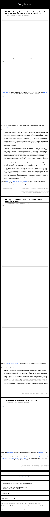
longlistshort (27, 515)
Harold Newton (6, 92)
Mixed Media (35, 393)
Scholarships (28, 465)
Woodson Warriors (33, 468)
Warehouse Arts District (44, 466)
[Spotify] (29, 477)
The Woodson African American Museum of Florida (16, 181)
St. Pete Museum (33, 394)
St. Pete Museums (39, 394)
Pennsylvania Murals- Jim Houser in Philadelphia (11, 488)
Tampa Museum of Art (28, 192)
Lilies (22, 465)
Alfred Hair (45, 92)
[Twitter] (20, 477)
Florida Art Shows (20, 15)
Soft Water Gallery (42, 452)
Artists (16, 15)
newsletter (10, 505)
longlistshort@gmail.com (24, 509)
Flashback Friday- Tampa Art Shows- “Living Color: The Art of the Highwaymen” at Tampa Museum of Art (26, 12)
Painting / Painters (26, 402)
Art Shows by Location (11, 15)
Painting (27, 191)
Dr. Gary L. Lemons (8, 365)
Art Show (32, 188)
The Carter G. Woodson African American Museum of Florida (13, 458)
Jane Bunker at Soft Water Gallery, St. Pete (21, 400)
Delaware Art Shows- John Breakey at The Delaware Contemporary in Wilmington (17, 484)
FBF (44, 188)
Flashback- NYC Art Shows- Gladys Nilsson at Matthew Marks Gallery (15, 487)
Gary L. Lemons (29, 393)
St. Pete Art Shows (42, 191)
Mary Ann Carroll (9, 58)
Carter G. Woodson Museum (38, 188)
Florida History (41, 189)
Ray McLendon (40, 182)
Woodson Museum (46, 394)
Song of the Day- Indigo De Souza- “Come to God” (11, 486)
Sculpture (41, 393)
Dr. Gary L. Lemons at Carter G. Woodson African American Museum (23, 200)
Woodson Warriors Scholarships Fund (33, 456)
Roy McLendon (10, 184)
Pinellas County (23, 203)
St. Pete (28, 203)
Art (7, 15)
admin (7, 188)
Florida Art (46, 188)
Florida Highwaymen (35, 189)
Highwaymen (23, 191)
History (25, 15)
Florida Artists (29, 189)
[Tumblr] (26, 477)
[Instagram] (23, 477)
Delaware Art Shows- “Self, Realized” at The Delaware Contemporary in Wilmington (17, 483)
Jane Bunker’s (10, 452)
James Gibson (12, 123)
